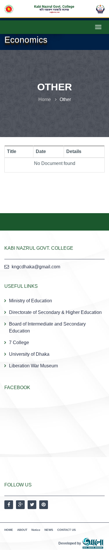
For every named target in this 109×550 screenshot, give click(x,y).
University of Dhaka (29, 354)
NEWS (48, 529)
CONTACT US (66, 529)
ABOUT (22, 529)
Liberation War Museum (33, 365)
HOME (8, 529)
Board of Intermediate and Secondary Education (47, 327)
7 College (19, 342)
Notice (35, 529)
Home (44, 99)
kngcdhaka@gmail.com (36, 266)
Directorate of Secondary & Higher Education (55, 312)
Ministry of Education (30, 300)
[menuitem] (54, 333)
